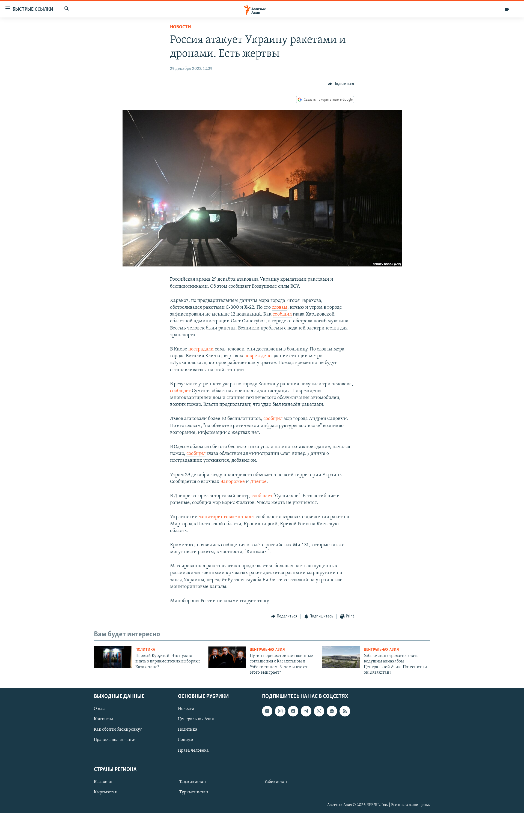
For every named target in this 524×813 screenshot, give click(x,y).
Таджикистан (192, 782)
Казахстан (104, 782)
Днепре (258, 481)
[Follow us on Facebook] (293, 711)
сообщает (180, 391)
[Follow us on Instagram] (280, 711)
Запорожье (233, 481)
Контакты (103, 719)
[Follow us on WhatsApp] (319, 711)
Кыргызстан (106, 792)
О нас (99, 709)
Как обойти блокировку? (118, 730)
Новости (180, 27)
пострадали (201, 349)
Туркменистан (193, 792)
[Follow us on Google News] (332, 711)
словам (279, 307)
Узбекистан (275, 782)
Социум (185, 740)
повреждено (258, 356)
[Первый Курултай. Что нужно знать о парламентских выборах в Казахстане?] (113, 657)
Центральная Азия (267, 650)
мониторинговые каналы (226, 517)
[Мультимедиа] (507, 9)
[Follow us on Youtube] (267, 711)
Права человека (193, 750)
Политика (145, 650)
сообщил (282, 314)
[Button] (341, 84)
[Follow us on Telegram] (306, 711)
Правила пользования (115, 740)
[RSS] (345, 711)
